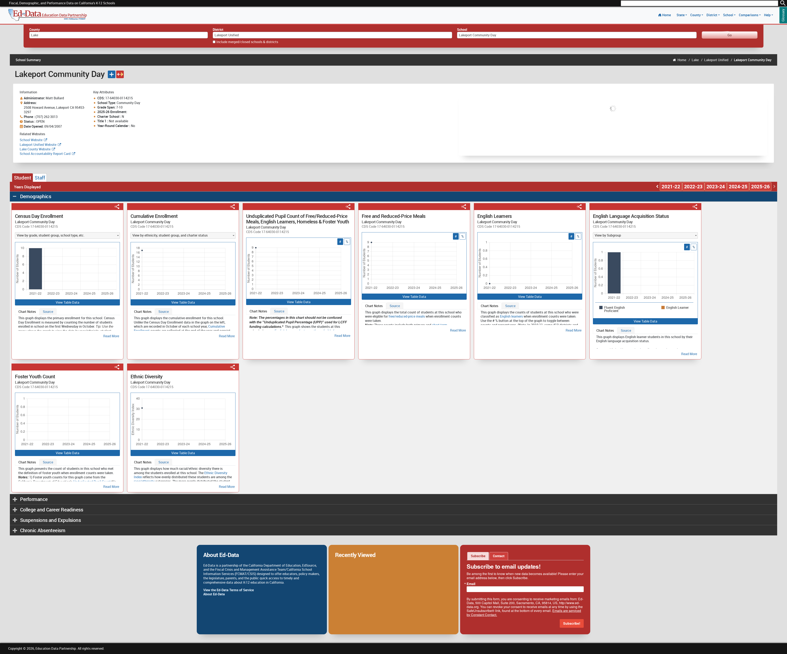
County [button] (696, 15)
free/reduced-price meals (407, 316)
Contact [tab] (499, 556)
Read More (111, 336)
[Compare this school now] (120, 74)
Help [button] (767, 15)
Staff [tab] (40, 177)
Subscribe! (571, 623)
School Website (31, 140)
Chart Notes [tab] (27, 311)
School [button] (728, 15)
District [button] (712, 15)
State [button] (681, 15)
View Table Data (67, 302)
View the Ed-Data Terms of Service (228, 590)
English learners (511, 316)
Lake (695, 60)
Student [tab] (22, 177)
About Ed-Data (214, 594)
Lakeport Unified (716, 60)
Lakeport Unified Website (38, 144)
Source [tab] (48, 311)
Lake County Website (35, 149)
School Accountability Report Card (45, 153)
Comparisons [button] (749, 15)
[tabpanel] (67, 326)
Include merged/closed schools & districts (247, 41)
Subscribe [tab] (478, 556)
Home (666, 15)
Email (471, 583)
